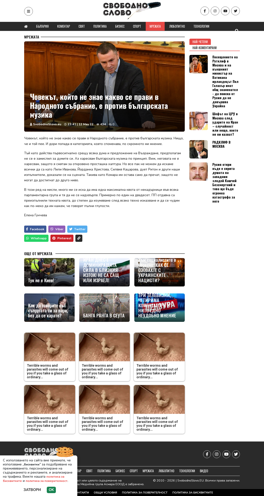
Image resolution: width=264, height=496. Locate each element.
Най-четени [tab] (200, 41)
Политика (100, 26)
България (42, 26)
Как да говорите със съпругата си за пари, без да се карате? (48, 310)
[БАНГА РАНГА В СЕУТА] (104, 307)
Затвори (32, 489)
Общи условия (105, 492)
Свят (81, 26)
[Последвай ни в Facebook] (204, 11)
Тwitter (79, 229)
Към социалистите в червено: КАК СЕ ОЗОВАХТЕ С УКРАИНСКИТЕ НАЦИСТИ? (157, 270)
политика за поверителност (46, 481)
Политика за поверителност (145, 492)
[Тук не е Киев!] (49, 272)
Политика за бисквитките (192, 492)
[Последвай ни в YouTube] (225, 11)
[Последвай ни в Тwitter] (235, 11)
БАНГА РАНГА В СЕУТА (104, 315)
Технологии (201, 26)
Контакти (81, 492)
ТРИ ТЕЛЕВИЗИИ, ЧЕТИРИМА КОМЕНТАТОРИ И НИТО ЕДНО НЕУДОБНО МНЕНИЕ (157, 305)
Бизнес (119, 26)
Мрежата (155, 26)
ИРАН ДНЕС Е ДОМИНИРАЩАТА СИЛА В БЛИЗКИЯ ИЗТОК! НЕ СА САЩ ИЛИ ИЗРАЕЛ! (101, 270)
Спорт (137, 26)
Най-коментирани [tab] (204, 47)
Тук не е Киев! (41, 280)
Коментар (63, 26)
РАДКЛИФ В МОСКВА (221, 144)
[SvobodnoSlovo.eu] (46, 454)
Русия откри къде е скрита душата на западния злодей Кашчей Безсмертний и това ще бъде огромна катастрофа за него (224, 183)
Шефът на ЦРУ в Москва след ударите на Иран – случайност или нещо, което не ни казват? (225, 124)
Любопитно (177, 26)
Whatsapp (39, 238)
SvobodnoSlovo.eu (47, 124)
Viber (59, 229)
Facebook (37, 229)
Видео (204, 471)
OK (51, 489)
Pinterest (64, 238)
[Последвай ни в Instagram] (215, 11)
